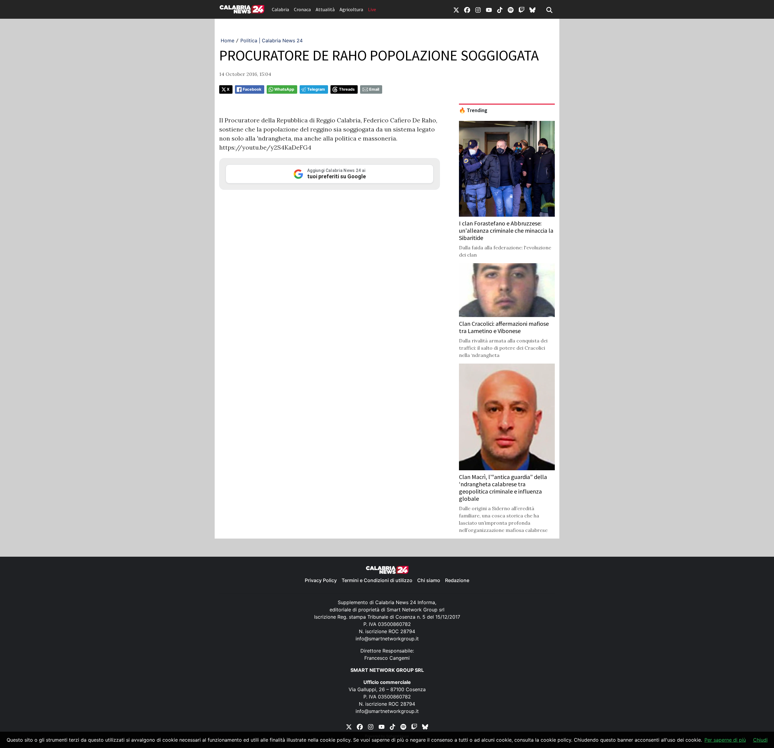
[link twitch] (521, 9)
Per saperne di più (725, 740)
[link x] (456, 9)
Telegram (316, 89)
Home (227, 40)
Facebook (252, 89)
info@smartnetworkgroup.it (387, 639)
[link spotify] (510, 9)
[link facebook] (467, 9)
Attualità (325, 9)
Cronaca (302, 9)
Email (374, 89)
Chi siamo (428, 580)
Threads (347, 89)
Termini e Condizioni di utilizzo (377, 580)
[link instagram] (478, 9)
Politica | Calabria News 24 (271, 40)
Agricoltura (351, 9)
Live (372, 9)
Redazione (457, 580)
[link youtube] (488, 9)
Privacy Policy (321, 580)
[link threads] (532, 9)
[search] (549, 9)
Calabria (280, 9)
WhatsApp (284, 89)
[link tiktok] (499, 9)
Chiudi (760, 740)
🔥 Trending (473, 110)
